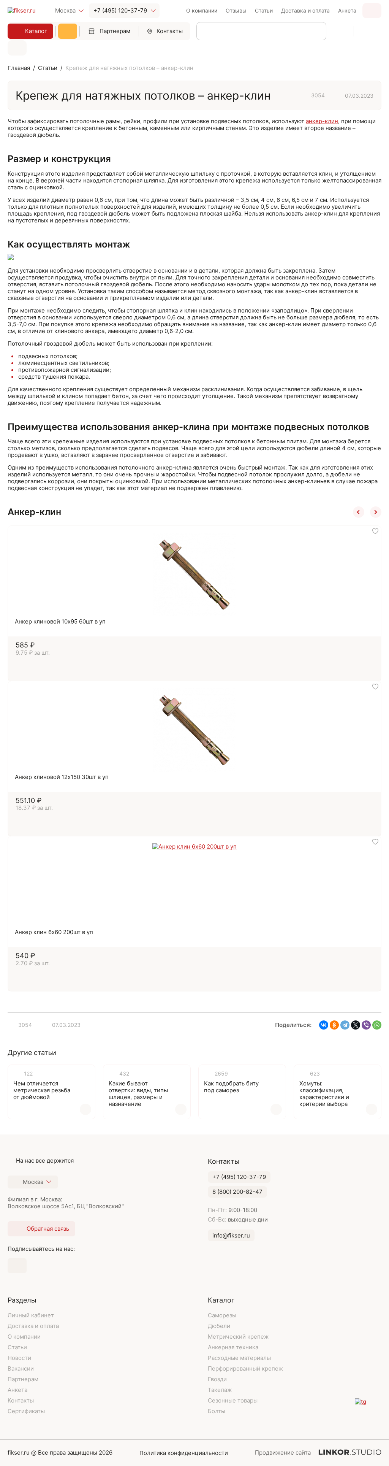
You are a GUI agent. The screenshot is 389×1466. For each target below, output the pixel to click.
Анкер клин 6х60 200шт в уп (54, 932)
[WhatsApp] (376, 1025)
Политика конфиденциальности (183, 1453)
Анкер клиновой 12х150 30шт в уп (62, 777)
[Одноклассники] (334, 1025)
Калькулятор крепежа (67, 31)
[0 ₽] (17, 48)
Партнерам (115, 31)
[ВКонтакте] (323, 1025)
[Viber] (366, 1025)
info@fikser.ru (231, 1235)
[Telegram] (344, 1025)
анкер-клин (322, 121)
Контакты (170, 31)
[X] (355, 1025)
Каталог (36, 31)
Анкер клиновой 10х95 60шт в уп (60, 621)
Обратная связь (371, 10)
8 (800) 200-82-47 (237, 1191)
